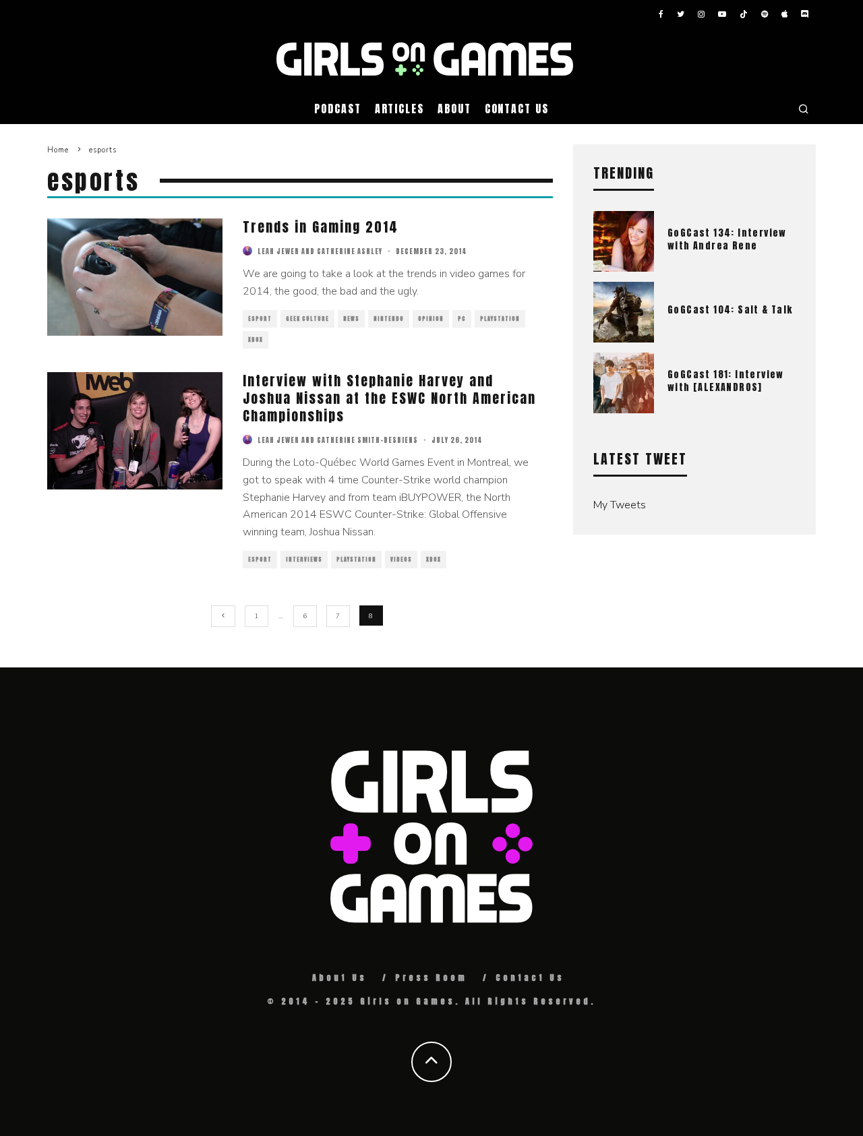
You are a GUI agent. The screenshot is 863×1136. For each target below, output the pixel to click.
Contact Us (517, 108)
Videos (401, 560)
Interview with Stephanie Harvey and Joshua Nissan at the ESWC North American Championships (389, 398)
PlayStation (500, 319)
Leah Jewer (278, 251)
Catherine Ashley (349, 251)
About (454, 108)
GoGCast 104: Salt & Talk (730, 310)
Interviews (304, 560)
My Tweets (619, 505)
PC (462, 319)
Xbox (255, 340)
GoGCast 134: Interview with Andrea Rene (727, 239)
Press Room (431, 977)
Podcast (337, 108)
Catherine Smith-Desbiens (367, 440)
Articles (399, 108)
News (351, 319)
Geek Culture (307, 319)
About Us (339, 977)
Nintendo (389, 319)
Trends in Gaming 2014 (320, 226)
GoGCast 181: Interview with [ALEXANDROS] (725, 380)
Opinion (431, 319)
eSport (260, 319)
